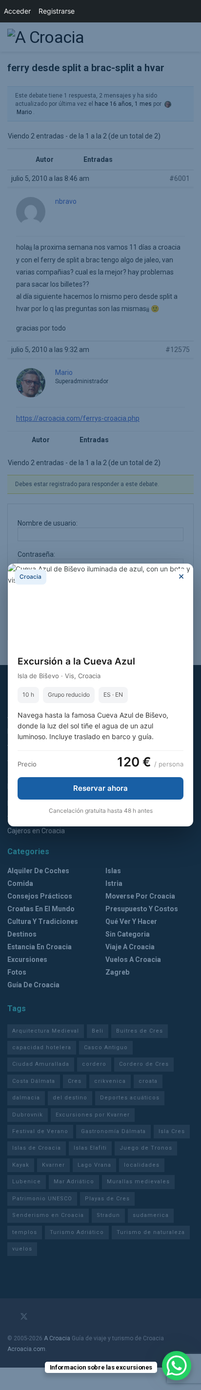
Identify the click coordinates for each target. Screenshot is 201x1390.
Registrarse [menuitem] (57, 11)
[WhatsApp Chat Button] (176, 1365)
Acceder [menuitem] (17, 11)
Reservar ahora (100, 788)
